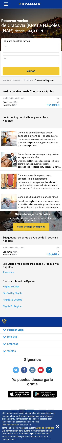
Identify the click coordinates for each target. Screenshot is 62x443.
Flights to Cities (11, 286)
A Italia (27, 80)
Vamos (31, 71)
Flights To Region (12, 306)
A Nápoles (8, 272)
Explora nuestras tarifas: (17, 41)
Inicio (6, 80)
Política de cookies (10, 425)
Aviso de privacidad (45, 428)
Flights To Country (12, 299)
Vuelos (16, 80)
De (5, 46)
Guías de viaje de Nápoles (31, 226)
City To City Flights (12, 293)
